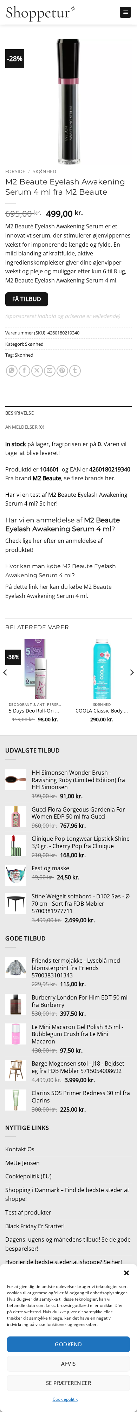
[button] (126, 1272)
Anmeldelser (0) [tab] (24, 427)
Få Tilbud (26, 299)
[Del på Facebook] (24, 371)
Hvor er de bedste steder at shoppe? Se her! (63, 1262)
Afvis (68, 1363)
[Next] (131, 686)
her (109, 478)
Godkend (68, 1344)
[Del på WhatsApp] (12, 371)
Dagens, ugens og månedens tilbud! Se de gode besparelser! (68, 1244)
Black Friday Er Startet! (35, 1226)
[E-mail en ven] (50, 371)
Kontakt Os (19, 1149)
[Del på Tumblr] (75, 371)
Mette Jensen (22, 1163)
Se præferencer (68, 1382)
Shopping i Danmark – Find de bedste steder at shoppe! (67, 1194)
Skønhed (44, 171)
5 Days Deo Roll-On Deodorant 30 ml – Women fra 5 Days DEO (35, 711)
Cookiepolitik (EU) (28, 1176)
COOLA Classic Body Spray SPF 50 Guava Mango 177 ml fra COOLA (102, 711)
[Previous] (5, 686)
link (33, 587)
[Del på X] (37, 371)
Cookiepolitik (65, 1399)
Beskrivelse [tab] (19, 413)
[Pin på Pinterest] (62, 371)
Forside (15, 171)
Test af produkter (28, 1212)
